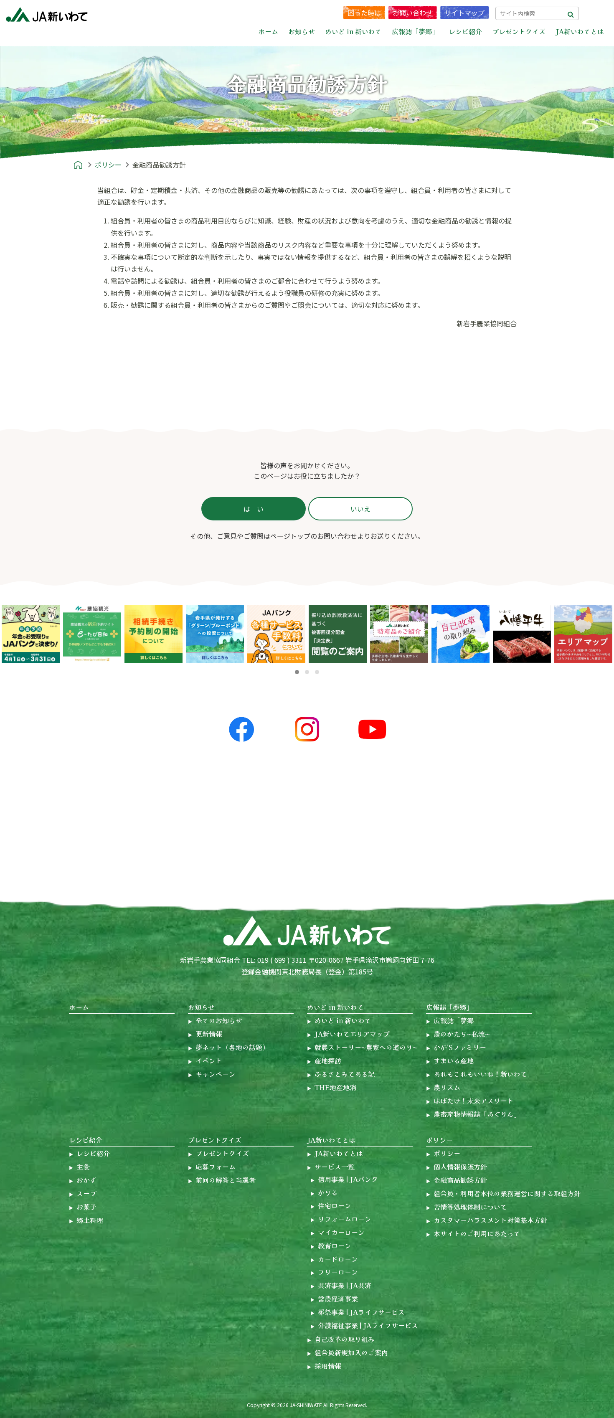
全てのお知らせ (218, 1020)
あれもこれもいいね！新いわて (480, 1074)
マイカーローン (341, 1232)
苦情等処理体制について (470, 1207)
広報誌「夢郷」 (449, 1007)
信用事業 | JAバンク (348, 1179)
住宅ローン (334, 1205)
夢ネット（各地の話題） (232, 1047)
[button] (297, 672)
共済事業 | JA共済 (344, 1285)
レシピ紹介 (85, 1140)
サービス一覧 (335, 1167)
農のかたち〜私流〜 (462, 1034)
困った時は (364, 13)
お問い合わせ (413, 13)
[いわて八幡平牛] (522, 634)
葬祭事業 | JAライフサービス (361, 1312)
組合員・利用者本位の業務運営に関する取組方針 (507, 1193)
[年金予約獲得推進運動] (31, 634)
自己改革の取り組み (345, 1339)
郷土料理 (89, 1220)
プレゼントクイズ (214, 1140)
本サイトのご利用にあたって (477, 1233)
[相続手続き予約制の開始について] (153, 634)
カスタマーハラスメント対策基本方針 (490, 1220)
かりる (328, 1192)
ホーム (268, 31)
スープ (86, 1193)
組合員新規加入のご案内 (351, 1352)
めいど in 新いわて (335, 1007)
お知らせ (201, 1007)
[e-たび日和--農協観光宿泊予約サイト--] (92, 634)
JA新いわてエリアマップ (352, 1034)
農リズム (447, 1087)
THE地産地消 (335, 1087)
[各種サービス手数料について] (215, 634)
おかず (86, 1180)
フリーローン (338, 1272)
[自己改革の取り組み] (460, 634)
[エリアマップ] (583, 634)
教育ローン (334, 1245)
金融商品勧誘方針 (460, 1180)
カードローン (338, 1259)
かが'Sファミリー (460, 1047)
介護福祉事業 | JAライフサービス (368, 1325)
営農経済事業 (338, 1299)
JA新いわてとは (331, 1140)
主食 (83, 1167)
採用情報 (328, 1366)
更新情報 (208, 1034)
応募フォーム (215, 1167)
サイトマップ (464, 13)
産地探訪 (328, 1060)
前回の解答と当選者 (225, 1180)
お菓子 (86, 1207)
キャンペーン (215, 1074)
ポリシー (439, 1140)
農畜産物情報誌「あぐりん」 (477, 1114)
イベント (208, 1060)
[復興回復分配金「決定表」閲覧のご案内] (338, 634)
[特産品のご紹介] (399, 634)
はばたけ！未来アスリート (474, 1101)
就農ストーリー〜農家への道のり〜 (366, 1047)
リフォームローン (344, 1219)
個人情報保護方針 (460, 1167)
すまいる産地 (454, 1060)
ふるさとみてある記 (345, 1074)
